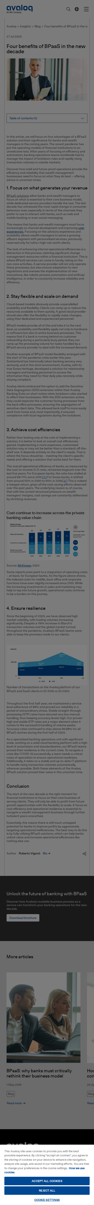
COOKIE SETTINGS (47, 1200)
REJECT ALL (47, 1190)
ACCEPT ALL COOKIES (47, 1181)
